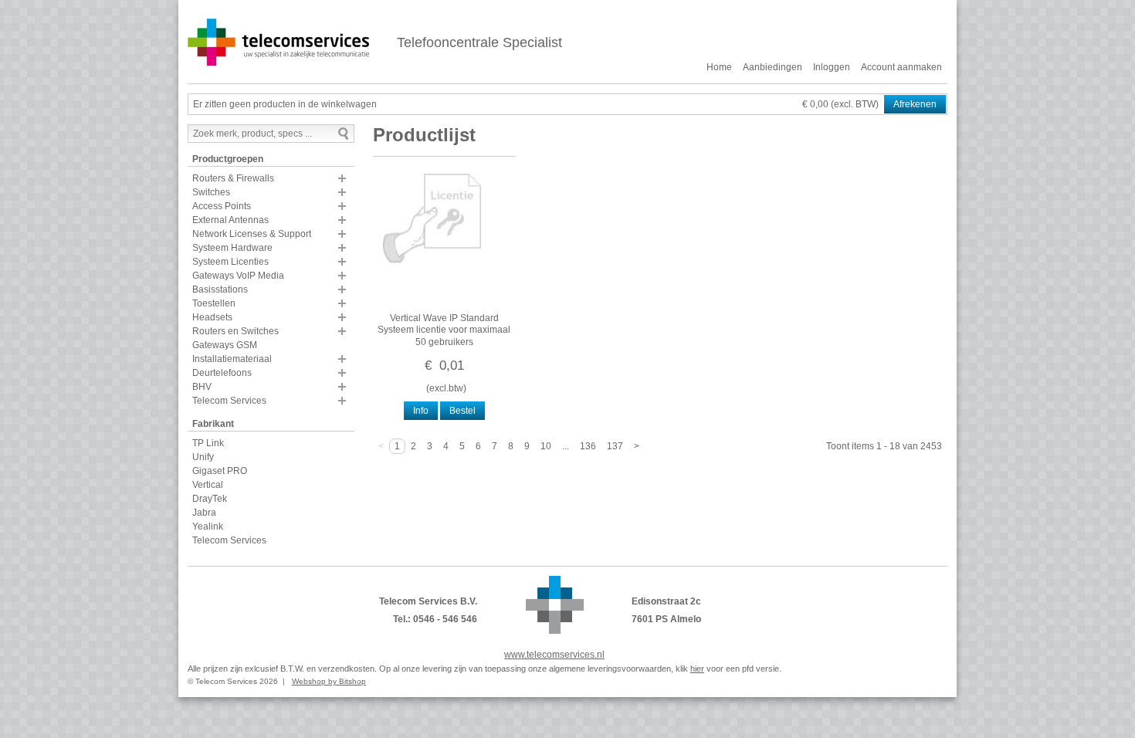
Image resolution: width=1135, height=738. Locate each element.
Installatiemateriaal (232, 359)
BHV (202, 386)
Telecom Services (229, 400)
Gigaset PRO (219, 470)
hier (697, 668)
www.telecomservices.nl (554, 654)
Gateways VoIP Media (238, 275)
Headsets (212, 317)
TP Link (208, 443)
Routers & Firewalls (233, 178)
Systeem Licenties (230, 261)
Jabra (204, 512)
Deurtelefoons (222, 372)
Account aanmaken (901, 67)
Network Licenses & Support (251, 234)
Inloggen (831, 67)
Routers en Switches (235, 331)
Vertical (207, 484)
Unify (203, 457)
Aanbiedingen (772, 67)
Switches (211, 192)
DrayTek (209, 498)
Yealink (207, 526)
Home (719, 67)
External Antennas (230, 220)
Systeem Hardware (232, 247)
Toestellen (213, 303)
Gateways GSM (224, 345)
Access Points (221, 206)
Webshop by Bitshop (329, 681)
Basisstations (220, 289)
